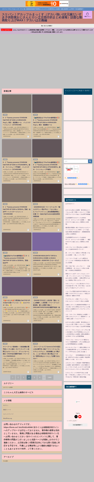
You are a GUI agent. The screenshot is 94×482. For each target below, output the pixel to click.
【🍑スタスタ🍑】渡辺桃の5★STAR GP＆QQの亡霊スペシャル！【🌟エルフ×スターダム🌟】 (16, 303)
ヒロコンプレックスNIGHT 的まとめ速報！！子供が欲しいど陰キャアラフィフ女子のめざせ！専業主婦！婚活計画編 (78, 375)
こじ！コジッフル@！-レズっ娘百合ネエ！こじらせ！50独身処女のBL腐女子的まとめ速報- (77, 260)
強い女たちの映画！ (47, 25)
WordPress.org (7, 418)
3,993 (49, 377)
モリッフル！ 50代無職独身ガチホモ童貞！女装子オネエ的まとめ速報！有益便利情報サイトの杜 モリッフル (78, 357)
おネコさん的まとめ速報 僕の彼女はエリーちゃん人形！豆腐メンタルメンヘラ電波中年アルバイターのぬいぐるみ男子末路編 (78, 212)
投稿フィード (7, 409)
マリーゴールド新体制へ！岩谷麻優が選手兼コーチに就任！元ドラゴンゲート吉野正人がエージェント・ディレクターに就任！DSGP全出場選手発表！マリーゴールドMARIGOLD (16, 351)
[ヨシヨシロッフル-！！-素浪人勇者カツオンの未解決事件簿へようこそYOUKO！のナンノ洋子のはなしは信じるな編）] (78, 349)
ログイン (5, 405)
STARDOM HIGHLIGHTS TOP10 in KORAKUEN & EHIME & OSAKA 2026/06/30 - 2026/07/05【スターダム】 (46, 258)
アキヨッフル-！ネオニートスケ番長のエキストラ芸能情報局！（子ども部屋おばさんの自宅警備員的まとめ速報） (78, 342)
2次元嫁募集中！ (78, 424)
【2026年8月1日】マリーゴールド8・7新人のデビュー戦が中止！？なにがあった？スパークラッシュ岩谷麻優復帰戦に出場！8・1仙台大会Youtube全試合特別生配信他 (46, 211)
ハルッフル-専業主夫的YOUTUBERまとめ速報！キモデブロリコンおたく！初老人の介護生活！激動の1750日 (78, 293)
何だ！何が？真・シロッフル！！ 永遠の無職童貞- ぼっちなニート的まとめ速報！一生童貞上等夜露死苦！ (78, 268)
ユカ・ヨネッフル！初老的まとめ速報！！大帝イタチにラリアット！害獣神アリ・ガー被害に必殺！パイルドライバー (78, 316)
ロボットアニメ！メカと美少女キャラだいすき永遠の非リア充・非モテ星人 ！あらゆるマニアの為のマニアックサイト (78, 286)
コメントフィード (8, 414)
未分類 (5, 114)
